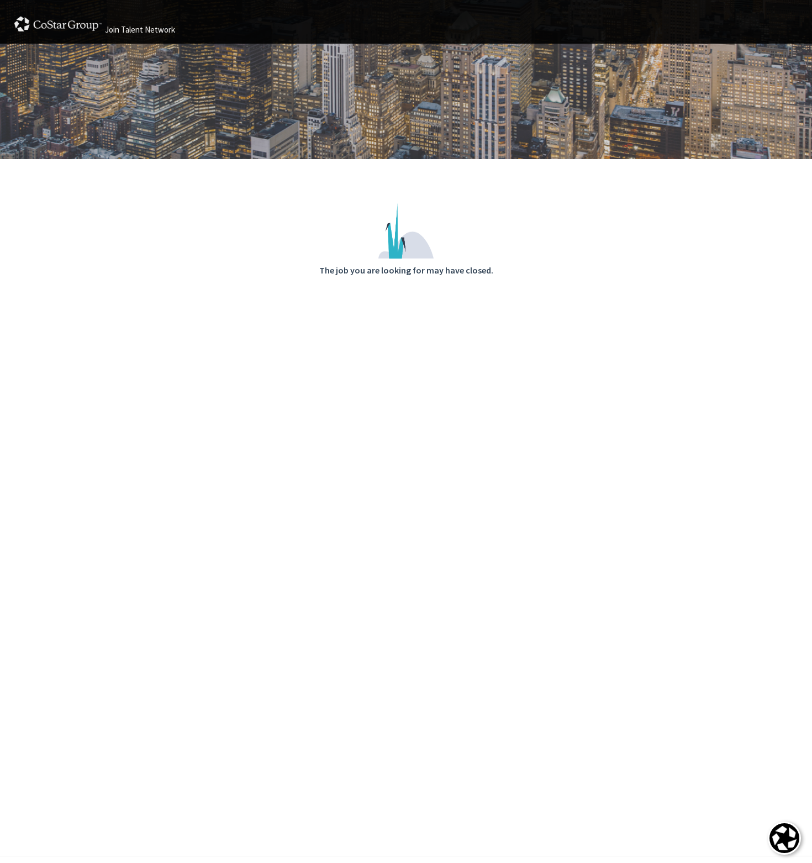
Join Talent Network (140, 29)
